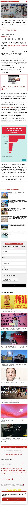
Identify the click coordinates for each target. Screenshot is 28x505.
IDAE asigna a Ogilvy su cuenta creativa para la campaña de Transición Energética (13, 401)
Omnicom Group (20, 485)
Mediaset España (15, 484)
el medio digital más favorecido (13, 106)
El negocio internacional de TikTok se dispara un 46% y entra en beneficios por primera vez (17, 202)
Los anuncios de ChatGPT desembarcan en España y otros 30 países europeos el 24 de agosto (17, 233)
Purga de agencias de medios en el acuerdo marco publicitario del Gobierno (14, 365)
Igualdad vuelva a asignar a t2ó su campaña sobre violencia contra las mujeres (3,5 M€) (14, 328)
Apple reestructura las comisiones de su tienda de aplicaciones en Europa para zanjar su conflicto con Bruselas (17, 217)
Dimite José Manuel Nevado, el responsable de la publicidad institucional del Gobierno (13, 383)
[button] (5, 39)
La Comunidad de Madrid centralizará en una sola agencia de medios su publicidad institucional (14, 347)
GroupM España (4, 487)
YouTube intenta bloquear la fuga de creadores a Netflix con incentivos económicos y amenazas (16, 209)
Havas (14, 487)
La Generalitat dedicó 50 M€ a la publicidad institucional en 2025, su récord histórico (12, 310)
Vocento (10, 487)
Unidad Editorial (12, 485)
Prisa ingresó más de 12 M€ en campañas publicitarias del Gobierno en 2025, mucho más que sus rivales (14, 440)
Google (21, 484)
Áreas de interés (6, 269)
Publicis (5, 485)
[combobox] (11, 464)
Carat (18, 487)
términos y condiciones (12, 275)
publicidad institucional (6, 36)
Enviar (14, 285)
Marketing (3, 27)
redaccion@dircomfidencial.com (14, 455)
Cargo (3, 257)
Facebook (3, 484)
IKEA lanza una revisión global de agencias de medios (16, 193)
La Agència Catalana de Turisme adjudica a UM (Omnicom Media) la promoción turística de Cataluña (12, 420)
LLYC (2, 485)
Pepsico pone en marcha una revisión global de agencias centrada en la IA (16, 224)
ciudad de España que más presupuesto (17, 45)
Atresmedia (8, 484)
